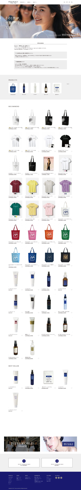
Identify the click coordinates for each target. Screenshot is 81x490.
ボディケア (10, 481)
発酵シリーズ (19, 478)
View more (40, 424)
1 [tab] (37, 37)
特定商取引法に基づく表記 (39, 481)
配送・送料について (38, 477)
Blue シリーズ (19, 477)
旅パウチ (10, 482)
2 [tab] (38, 37)
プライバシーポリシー (38, 482)
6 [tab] (43, 37)
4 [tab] (41, 37)
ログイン (48, 477)
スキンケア (10, 478)
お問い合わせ (49, 481)
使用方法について (28, 478)
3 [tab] (39, 37)
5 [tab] (42, 37)
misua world (11, 477)
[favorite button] (22, 128)
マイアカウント (49, 478)
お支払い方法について (38, 478)
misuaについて (27, 477)
